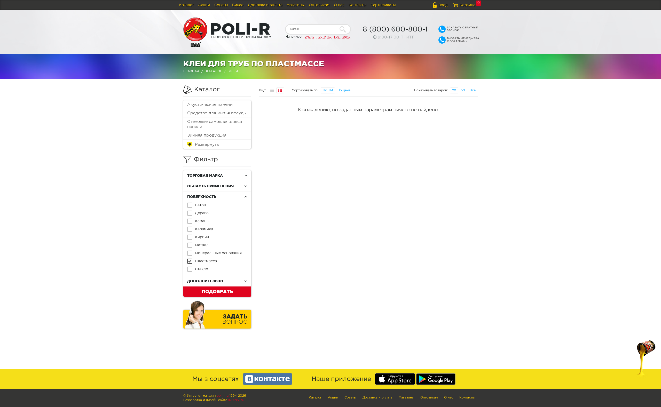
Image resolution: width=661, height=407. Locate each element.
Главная (191, 71)
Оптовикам (319, 5)
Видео (237, 5)
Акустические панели (210, 104)
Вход (442, 5)
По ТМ (328, 90)
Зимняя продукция (206, 135)
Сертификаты (383, 5)
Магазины (296, 5)
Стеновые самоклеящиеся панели (214, 124)
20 (454, 90)
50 (463, 90)
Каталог (186, 5)
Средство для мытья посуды (217, 113)
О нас (339, 5)
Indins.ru (236, 400)
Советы (221, 5)
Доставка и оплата (265, 5)
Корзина (467, 5)
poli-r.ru (223, 395)
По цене (343, 90)
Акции (204, 5)
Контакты (357, 5)
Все (473, 90)
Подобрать (217, 291)
